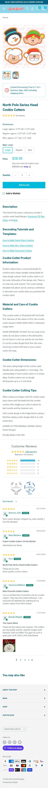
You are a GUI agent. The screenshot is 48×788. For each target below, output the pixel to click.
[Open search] (27, 8)
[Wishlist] (37, 8)
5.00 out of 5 (31, 452)
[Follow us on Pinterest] (15, 742)
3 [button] (24, 660)
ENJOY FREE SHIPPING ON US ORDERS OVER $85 (24, 2)
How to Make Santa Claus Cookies (18, 240)
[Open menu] (4, 9)
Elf (39, 216)
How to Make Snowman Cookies (17, 251)
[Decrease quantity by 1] (15, 175)
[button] (9, 115)
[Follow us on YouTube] (20, 742)
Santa (14, 220)
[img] (9, 509)
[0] (43, 8)
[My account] (32, 8)
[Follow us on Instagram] (9, 742)
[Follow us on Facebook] (4, 742)
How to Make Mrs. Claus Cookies (18, 245)
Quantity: (7, 175)
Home (5, 17)
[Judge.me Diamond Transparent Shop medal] (29, 487)
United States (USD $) (12, 729)
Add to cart (24, 185)
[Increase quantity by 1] (29, 175)
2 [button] (20, 660)
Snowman (32, 216)
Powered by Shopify (10, 782)
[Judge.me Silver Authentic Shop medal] (16, 487)
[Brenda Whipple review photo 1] (9, 645)
